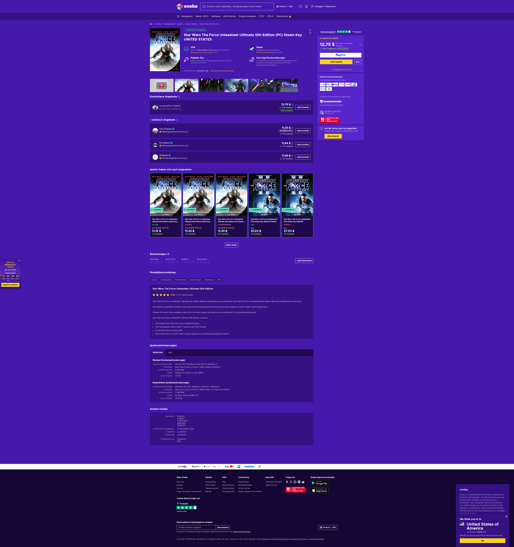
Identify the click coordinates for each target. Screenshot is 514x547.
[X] (291, 481)
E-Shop (158, 24)
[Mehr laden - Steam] (252, 49)
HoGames (163, 155)
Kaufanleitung (210, 482)
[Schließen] (506, 516)
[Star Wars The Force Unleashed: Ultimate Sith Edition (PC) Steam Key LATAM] (231, 191)
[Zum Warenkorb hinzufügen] (357, 61)
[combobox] (237, 6)
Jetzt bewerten (304, 261)
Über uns (180, 482)
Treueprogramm (211, 488)
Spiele (179, 24)
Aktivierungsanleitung (265, 52)
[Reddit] (303, 481)
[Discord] (299, 481)
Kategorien (169, 24)
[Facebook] (287, 481)
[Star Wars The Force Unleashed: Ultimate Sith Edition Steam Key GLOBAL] (165, 191)
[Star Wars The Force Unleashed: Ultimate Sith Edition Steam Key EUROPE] (198, 191)
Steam (261, 50)
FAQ (224, 482)
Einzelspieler (165, 280)
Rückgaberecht (228, 491)
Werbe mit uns (271, 485)
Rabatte (208, 491)
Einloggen (319, 7)
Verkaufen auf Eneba (274, 482)
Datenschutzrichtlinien (242, 532)
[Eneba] (187, 6)
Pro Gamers (164, 143)
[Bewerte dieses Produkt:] (162, 295)
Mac (179, 441)
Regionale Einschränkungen (201, 52)
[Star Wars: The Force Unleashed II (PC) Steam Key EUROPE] (297, 191)
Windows (181, 439)
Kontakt (180, 485)
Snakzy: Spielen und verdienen (250, 491)
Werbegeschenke (245, 485)
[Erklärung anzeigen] (187, 132)
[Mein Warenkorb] (306, 6)
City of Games (165, 129)
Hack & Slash (195, 280)
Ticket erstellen (228, 488)
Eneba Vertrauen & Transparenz (189, 491)
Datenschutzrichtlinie (298, 539)
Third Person (180, 280)
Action (154, 280)
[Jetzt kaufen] (340, 55)
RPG (219, 280)
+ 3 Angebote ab (340, 70)
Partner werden (244, 488)
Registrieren (330, 7)
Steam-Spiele (191, 24)
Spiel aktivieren (228, 485)
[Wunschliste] (300, 6)
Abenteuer (209, 280)
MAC (170, 352)
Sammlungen (210, 485)
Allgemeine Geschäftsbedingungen (275, 539)
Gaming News (243, 482)
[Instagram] (295, 481)
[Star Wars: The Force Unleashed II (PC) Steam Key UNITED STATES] (264, 191)
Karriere (180, 488)
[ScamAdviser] (330, 101)
